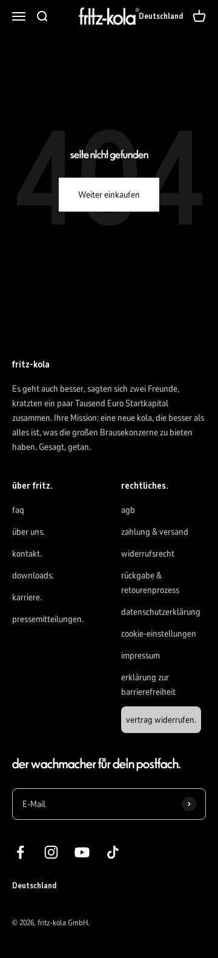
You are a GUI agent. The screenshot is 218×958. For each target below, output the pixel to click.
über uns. (28, 532)
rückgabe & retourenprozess (150, 582)
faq (18, 510)
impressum (140, 655)
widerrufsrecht (147, 554)
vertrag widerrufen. (161, 720)
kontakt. (27, 554)
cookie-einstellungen (158, 634)
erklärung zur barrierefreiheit (148, 684)
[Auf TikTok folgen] (113, 852)
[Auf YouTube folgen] (82, 852)
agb (128, 510)
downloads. (33, 575)
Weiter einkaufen (109, 195)
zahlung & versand (154, 532)
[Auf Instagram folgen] (51, 852)
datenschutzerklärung (160, 612)
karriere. (27, 597)
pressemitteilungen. (48, 619)
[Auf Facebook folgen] (20, 852)
